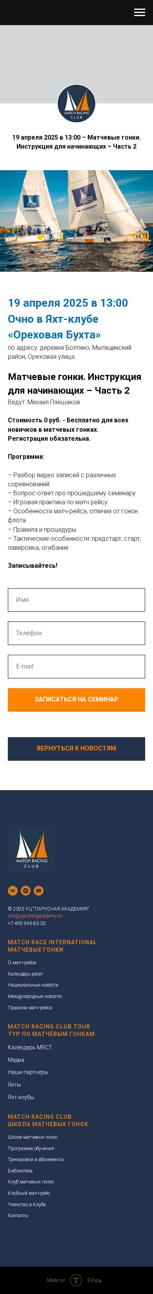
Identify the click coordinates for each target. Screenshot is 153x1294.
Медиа (16, 1060)
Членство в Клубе (27, 1204)
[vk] (13, 891)
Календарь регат (25, 974)
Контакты (18, 1215)
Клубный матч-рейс (29, 1193)
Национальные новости (33, 985)
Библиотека (20, 1171)
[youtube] (39, 891)
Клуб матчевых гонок (31, 1182)
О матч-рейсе (22, 962)
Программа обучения (31, 1148)
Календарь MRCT (30, 1047)
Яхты (14, 1084)
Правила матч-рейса (30, 1007)
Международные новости (35, 996)
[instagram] (26, 891)
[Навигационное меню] (139, 12)
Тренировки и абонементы (36, 1159)
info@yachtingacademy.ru (35, 916)
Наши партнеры (28, 1072)
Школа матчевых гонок (32, 1137)
